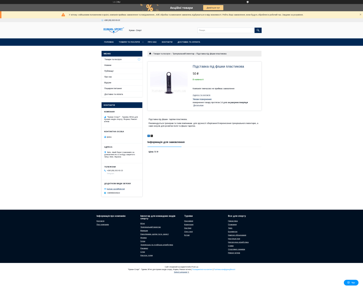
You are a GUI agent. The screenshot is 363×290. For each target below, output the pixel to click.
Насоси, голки (146, 255)
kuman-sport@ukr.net (116, 189)
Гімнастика (233, 221)
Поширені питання (113, 88)
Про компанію (103, 224)
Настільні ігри (234, 239)
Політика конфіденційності (224, 269)
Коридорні (188, 224)
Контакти (167, 42)
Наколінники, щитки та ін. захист (154, 234)
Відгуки (107, 82)
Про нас (152, 42)
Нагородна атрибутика (238, 242)
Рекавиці (144, 248)
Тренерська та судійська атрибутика (156, 245)
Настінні (187, 228)
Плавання (232, 224)
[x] (152, 136)
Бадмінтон (232, 231)
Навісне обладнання (237, 235)
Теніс (230, 228)
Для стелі (188, 231)
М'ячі (142, 223)
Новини (107, 65)
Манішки (144, 231)
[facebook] (148, 136)
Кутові (187, 235)
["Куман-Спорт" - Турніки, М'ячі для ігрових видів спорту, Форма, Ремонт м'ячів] (114, 35)
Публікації (109, 71)
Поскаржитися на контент (202, 269)
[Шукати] (258, 30)
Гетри (142, 241)
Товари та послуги (129, 42)
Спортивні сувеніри (236, 249)
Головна (109, 42)
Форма (143, 238)
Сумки (231, 246)
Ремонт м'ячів (234, 253)
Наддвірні (188, 221)
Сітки (142, 252)
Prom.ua (195, 267)
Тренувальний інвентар (183, 54)
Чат (353, 282)
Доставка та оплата (189, 42)
